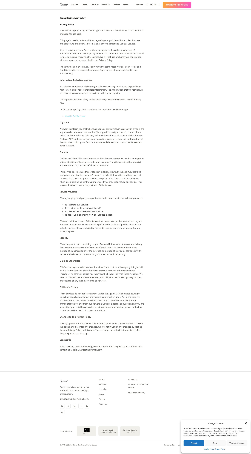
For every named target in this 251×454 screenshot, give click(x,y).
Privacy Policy (220, 449)
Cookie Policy (209, 449)
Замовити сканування (177, 4)
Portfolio (106, 4)
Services (116, 4)
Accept (194, 443)
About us (94, 4)
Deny (215, 443)
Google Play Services (75, 116)
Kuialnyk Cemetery (136, 392)
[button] (245, 423)
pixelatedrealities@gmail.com (74, 398)
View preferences (236, 443)
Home (84, 4)
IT (158, 5)
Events (102, 399)
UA (147, 5)
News (125, 4)
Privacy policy (169, 445)
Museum (75, 4)
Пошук (139, 4)
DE (155, 5)
